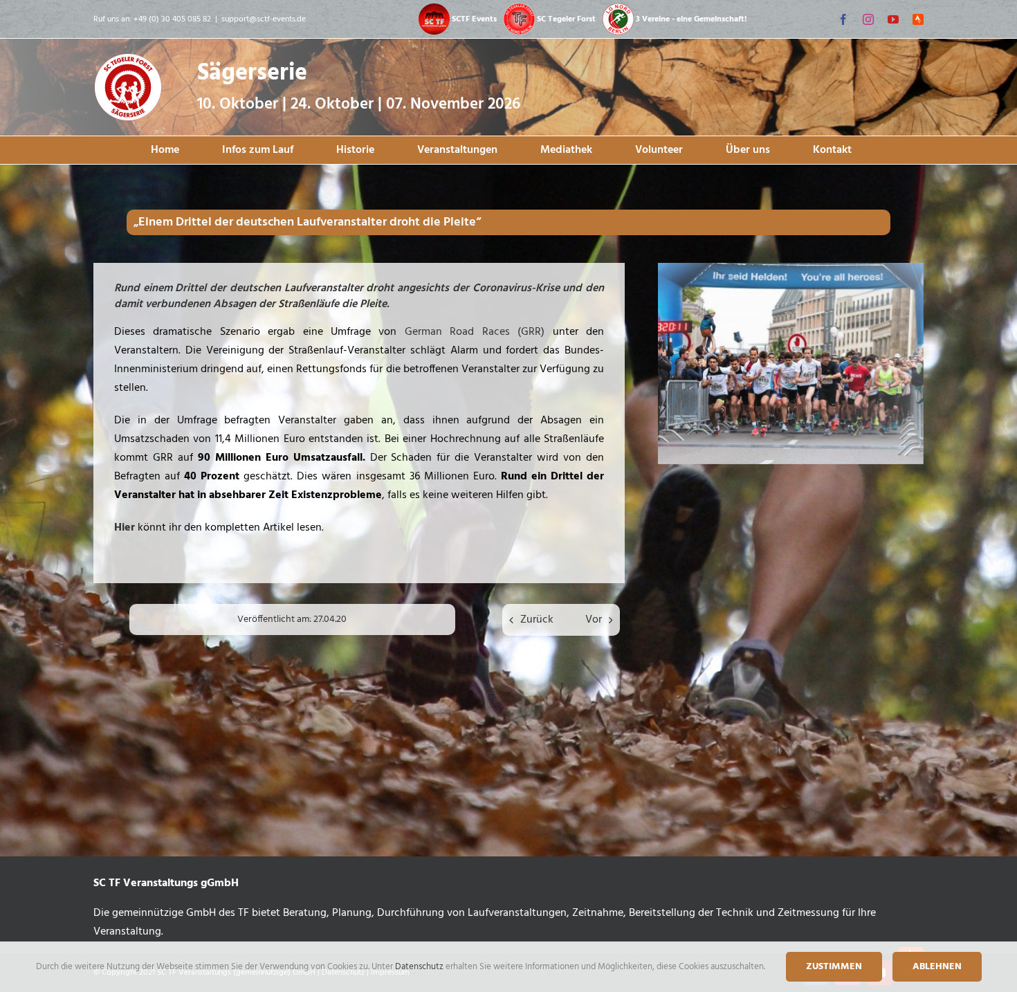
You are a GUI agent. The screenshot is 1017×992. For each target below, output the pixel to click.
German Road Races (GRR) (474, 332)
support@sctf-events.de (263, 19)
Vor (593, 620)
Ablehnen (937, 967)
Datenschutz (420, 966)
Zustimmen (834, 967)
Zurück (536, 620)
